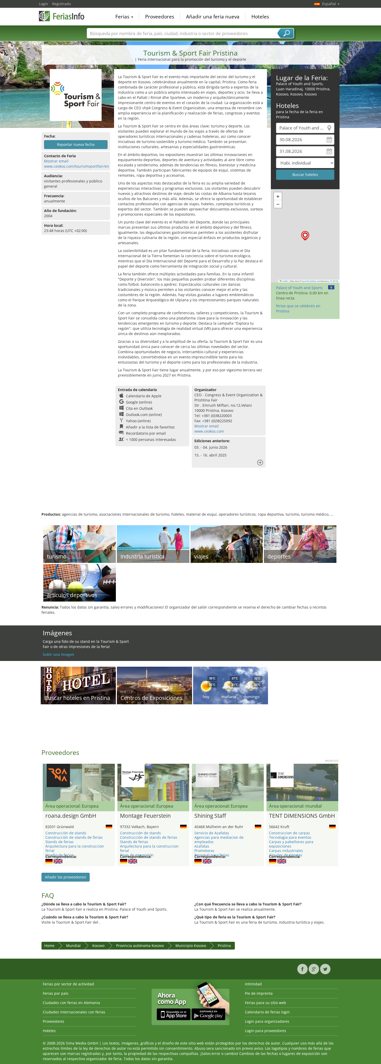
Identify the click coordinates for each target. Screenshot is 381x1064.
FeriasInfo (65, 16)
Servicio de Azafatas (211, 832)
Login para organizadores (267, 1021)
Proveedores (159, 16)
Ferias (123, 16)
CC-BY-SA (334, 281)
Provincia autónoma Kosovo (140, 945)
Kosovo (98, 945)
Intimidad (253, 983)
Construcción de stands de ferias (74, 837)
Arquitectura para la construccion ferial (74, 848)
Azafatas (201, 846)
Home (49, 945)
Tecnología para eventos (290, 837)
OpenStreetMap (308, 281)
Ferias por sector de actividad (68, 983)
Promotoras (204, 850)
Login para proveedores (265, 1030)
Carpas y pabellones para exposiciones (291, 844)
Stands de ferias (59, 841)
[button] (305, 235)
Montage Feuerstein (145, 816)
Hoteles (260, 16)
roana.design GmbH (70, 816)
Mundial (73, 945)
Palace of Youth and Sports (299, 287)
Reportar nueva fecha (76, 144)
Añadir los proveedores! (65, 877)
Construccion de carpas (289, 832)
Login (43, 3)
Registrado (61, 3)
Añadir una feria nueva (212, 16)
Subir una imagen (58, 654)
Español (329, 3)
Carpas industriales (286, 850)
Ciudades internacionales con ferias (74, 1012)
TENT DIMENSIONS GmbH (302, 816)
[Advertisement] (190, 495)
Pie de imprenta (259, 993)
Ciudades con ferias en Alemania (71, 1002)
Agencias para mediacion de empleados (219, 839)
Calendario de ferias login (267, 1012)
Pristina (224, 945)
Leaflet (284, 281)
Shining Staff (210, 816)
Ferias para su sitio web (265, 1002)
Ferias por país (55, 993)
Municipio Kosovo (190, 945)
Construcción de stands (65, 832)
